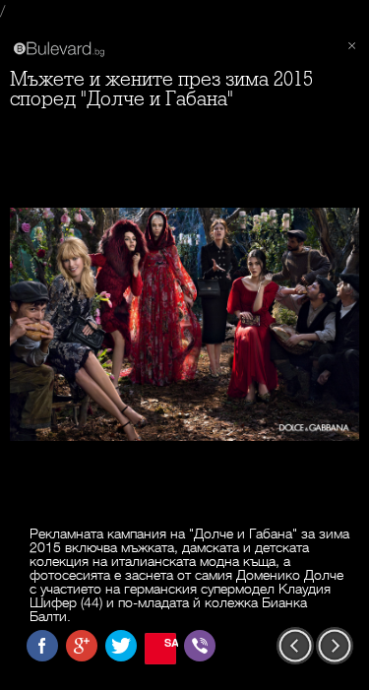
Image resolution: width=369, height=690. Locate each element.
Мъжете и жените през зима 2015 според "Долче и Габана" (161, 89)
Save (170, 642)
